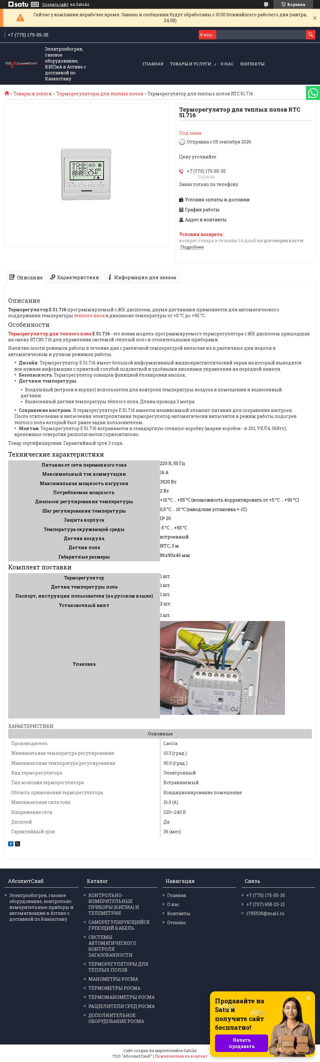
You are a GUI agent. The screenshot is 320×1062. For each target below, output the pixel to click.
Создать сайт (55, 4)
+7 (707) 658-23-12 (265, 904)
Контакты (252, 64)
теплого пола (89, 315)
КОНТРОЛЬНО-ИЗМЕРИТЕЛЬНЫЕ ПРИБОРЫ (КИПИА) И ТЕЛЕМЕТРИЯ (113, 904)
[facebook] (10, 845)
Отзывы (176, 922)
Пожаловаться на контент (181, 1056)
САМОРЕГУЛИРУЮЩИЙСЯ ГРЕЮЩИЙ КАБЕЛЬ (119, 925)
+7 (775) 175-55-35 (265, 895)
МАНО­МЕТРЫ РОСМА (113, 979)
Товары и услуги (190, 64)
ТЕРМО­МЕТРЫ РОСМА (114, 988)
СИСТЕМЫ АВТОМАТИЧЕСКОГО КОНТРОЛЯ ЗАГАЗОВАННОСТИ (112, 946)
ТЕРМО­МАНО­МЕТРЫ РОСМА (121, 997)
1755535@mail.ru (265, 913)
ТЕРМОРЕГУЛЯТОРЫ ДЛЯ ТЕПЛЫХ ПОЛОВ (118, 967)
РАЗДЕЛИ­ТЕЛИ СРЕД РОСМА (121, 1006)
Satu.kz (190, 1050)
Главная (152, 64)
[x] (17, 845)
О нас (227, 64)
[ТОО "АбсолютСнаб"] (23, 64)
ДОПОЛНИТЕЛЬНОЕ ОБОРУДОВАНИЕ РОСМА (116, 1018)
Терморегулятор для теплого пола (50, 334)
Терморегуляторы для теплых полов (100, 94)
